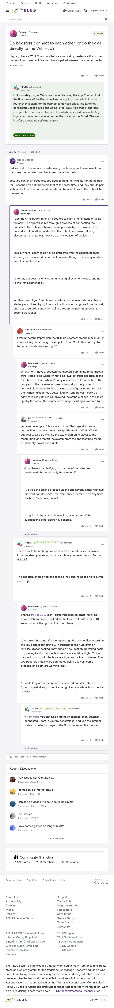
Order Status (65, 922)
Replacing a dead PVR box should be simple (45, 801)
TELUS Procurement (70, 941)
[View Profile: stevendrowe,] (13, 779)
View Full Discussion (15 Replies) (24, 152)
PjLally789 (35, 794)
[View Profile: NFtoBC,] (16, 88)
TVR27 (34, 818)
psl (29, 418)
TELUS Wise (65, 950)
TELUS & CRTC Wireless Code (25, 941)
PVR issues (25, 814)
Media (10, 909)
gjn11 (34, 830)
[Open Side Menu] (7, 10)
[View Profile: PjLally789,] (13, 792)
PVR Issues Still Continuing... (36, 777)
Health (38, 3)
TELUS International (69, 937)
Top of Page (32, 880)
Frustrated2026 (38, 806)
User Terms (64, 913)
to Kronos (45, 210)
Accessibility (13, 901)
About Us (12, 897)
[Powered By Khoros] (101, 882)
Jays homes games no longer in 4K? (41, 826)
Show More (18, 65)
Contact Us (64, 901)
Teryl (26, 329)
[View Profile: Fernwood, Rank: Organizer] (13, 33)
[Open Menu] (106, 19)
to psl (54, 460)
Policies (10, 913)
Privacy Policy (49, 880)
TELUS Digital (65, 933)
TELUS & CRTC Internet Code (25, 933)
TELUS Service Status (20, 918)
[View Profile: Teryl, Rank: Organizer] (20, 331)
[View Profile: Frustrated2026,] (13, 804)
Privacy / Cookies (17, 950)
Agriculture (52, 3)
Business (25, 3)
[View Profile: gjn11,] (13, 828)
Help (62, 880)
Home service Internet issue (35, 789)
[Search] (85, 10)
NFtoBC (24, 87)
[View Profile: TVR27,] (13, 816)
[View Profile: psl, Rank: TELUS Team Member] (24, 419)
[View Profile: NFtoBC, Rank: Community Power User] (20, 544)
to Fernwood (35, 87)
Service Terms (66, 918)
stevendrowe (36, 782)
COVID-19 (63, 926)
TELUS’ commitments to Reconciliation (75, 990)
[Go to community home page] (24, 10)
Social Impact (70, 3)
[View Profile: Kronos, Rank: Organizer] (13, 161)
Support (62, 897)
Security (11, 954)
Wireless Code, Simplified (22, 945)
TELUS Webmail (67, 945)
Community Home (14, 880)
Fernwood (23, 32)
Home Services (15, 19)
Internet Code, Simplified (21, 937)
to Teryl (52, 363)
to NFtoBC (53, 606)
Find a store (64, 909)
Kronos (20, 159)
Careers (11, 905)
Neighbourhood (67, 905)
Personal (11, 3)
